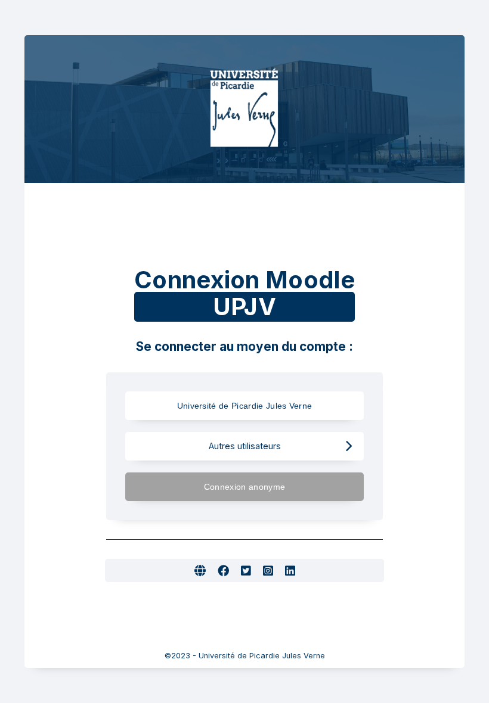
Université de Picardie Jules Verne (244, 405)
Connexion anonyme (244, 487)
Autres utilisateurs (245, 446)
